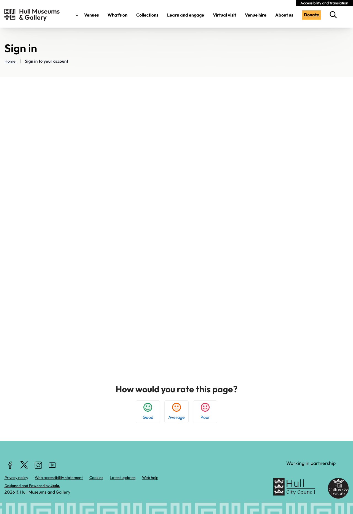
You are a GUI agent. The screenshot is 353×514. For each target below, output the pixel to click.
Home (10, 61)
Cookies (96, 477)
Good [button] (148, 417)
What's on (117, 15)
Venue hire (255, 15)
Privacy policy (16, 477)
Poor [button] (205, 417)
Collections (147, 15)
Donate (311, 14)
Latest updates (122, 477)
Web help (150, 477)
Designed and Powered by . (32, 485)
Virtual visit (224, 15)
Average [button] (176, 417)
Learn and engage (185, 15)
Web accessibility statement (59, 477)
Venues (91, 15)
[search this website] (335, 14)
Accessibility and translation (324, 3)
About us (284, 15)
